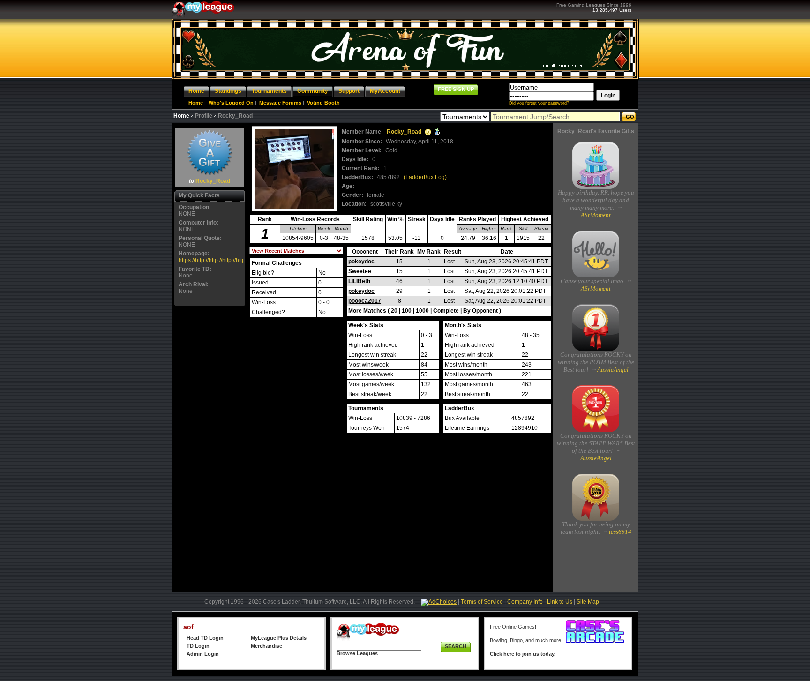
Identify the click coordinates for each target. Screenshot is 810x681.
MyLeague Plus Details (279, 638)
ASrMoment (596, 214)
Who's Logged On (231, 102)
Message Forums (280, 102)
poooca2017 (364, 301)
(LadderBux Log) (425, 177)
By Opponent (480, 310)
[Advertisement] (209, 448)
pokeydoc (361, 261)
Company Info (525, 602)
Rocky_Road (212, 181)
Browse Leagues (357, 653)
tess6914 (619, 531)
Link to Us (559, 602)
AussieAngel (612, 369)
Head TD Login (205, 638)
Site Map (588, 602)
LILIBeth (359, 281)
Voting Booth (323, 102)
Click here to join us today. (522, 654)
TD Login (198, 646)
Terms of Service (482, 602)
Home (195, 102)
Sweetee (359, 271)
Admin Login (203, 654)
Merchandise (266, 646)
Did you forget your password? (539, 103)
